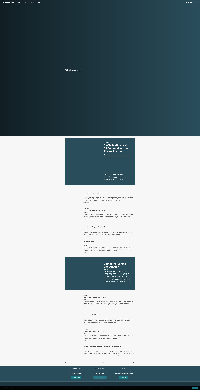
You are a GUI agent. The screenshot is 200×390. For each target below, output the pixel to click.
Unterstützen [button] (77, 377)
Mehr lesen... (86, 202)
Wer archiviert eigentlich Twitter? (94, 227)
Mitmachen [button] (124, 377)
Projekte (32, 2)
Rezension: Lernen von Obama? (115, 265)
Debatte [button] (25, 2)
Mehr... (105, 181)
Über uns (38, 2)
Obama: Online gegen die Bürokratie (95, 210)
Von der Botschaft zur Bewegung (94, 331)
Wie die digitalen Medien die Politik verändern (98, 315)
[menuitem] (19, 2)
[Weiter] (133, 362)
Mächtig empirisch (89, 241)
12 (103, 362)
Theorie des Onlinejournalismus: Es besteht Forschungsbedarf (103, 346)
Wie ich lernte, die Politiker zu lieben (95, 297)
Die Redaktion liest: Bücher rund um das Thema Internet (116, 148)
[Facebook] (189, 2)
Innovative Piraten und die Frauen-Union (96, 193)
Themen (19, 2)
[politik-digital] (8, 2)
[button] (197, 2)
